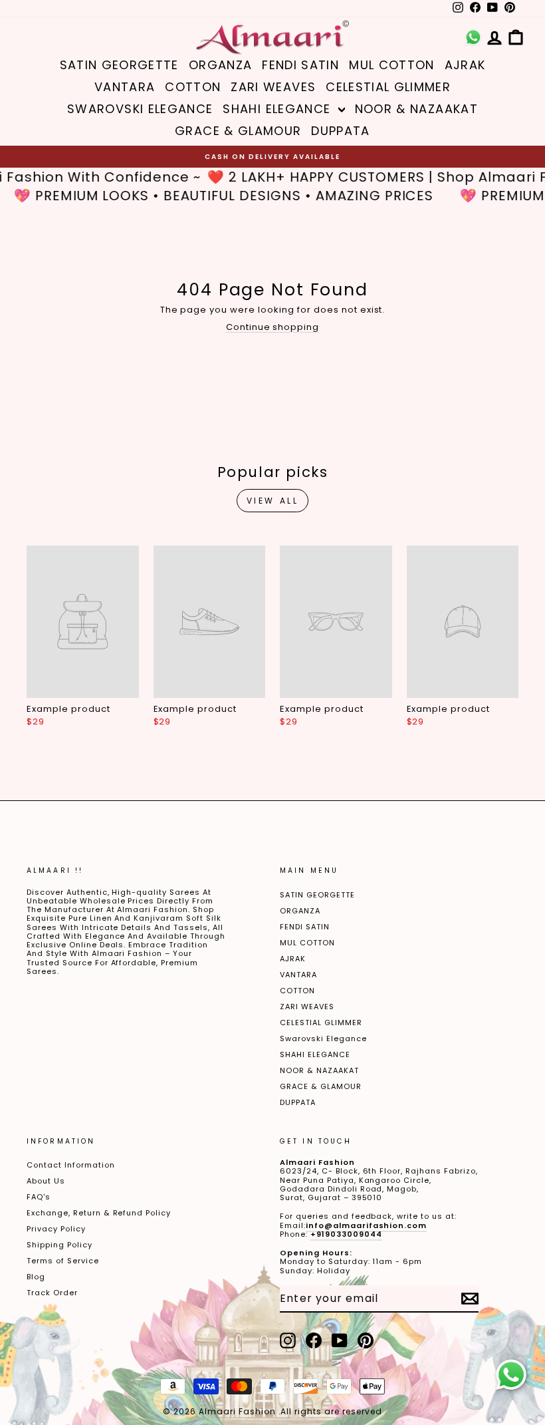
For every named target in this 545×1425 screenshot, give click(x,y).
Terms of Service (63, 1260)
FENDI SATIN (300, 65)
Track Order (52, 1292)
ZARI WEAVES (273, 87)
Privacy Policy (56, 1228)
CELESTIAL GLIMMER (388, 87)
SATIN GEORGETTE (119, 65)
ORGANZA (220, 65)
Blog (36, 1276)
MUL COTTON (392, 65)
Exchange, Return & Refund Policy (99, 1212)
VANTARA (124, 87)
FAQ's (39, 1196)
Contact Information (71, 1165)
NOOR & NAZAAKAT (416, 108)
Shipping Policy (59, 1244)
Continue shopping (273, 327)
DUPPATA (340, 130)
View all (273, 500)
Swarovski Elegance (140, 108)
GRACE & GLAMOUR (238, 130)
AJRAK (465, 65)
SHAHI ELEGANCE (278, 108)
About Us (46, 1181)
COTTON (193, 87)
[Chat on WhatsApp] (511, 1375)
